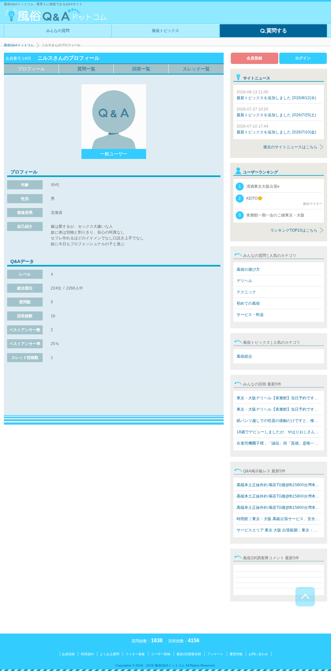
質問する (276, 30)
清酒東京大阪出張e (259, 186)
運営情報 (236, 654)
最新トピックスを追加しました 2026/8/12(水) (276, 95)
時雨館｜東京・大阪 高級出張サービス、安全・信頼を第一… (279, 519)
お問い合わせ (258, 654)
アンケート (215, 654)
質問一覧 (86, 68)
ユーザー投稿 (160, 654)
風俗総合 (244, 356)
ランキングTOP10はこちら (293, 230)
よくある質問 (109, 654)
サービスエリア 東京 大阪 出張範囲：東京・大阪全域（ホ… (279, 530)
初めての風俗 (248, 303)
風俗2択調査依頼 (188, 654)
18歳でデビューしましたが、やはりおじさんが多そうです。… (279, 432)
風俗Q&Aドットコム (19, 45)
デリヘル (244, 280)
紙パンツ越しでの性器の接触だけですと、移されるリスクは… (279, 420)
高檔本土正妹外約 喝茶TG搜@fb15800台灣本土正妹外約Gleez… (279, 485)
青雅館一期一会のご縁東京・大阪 (271, 215)
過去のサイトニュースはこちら (290, 147)
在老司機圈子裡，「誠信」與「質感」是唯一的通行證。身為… (279, 443)
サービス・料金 (250, 314)
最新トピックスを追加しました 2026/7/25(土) (276, 112)
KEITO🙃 (280, 200)
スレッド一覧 (196, 68)
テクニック (246, 292)
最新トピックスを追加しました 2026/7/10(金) (276, 129)
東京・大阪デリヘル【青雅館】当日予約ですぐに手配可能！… (279, 398)
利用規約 (87, 654)
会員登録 (254, 58)
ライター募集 (135, 654)
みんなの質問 (57, 30)
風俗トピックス (165, 30)
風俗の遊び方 (248, 269)
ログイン (303, 58)
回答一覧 (141, 68)
